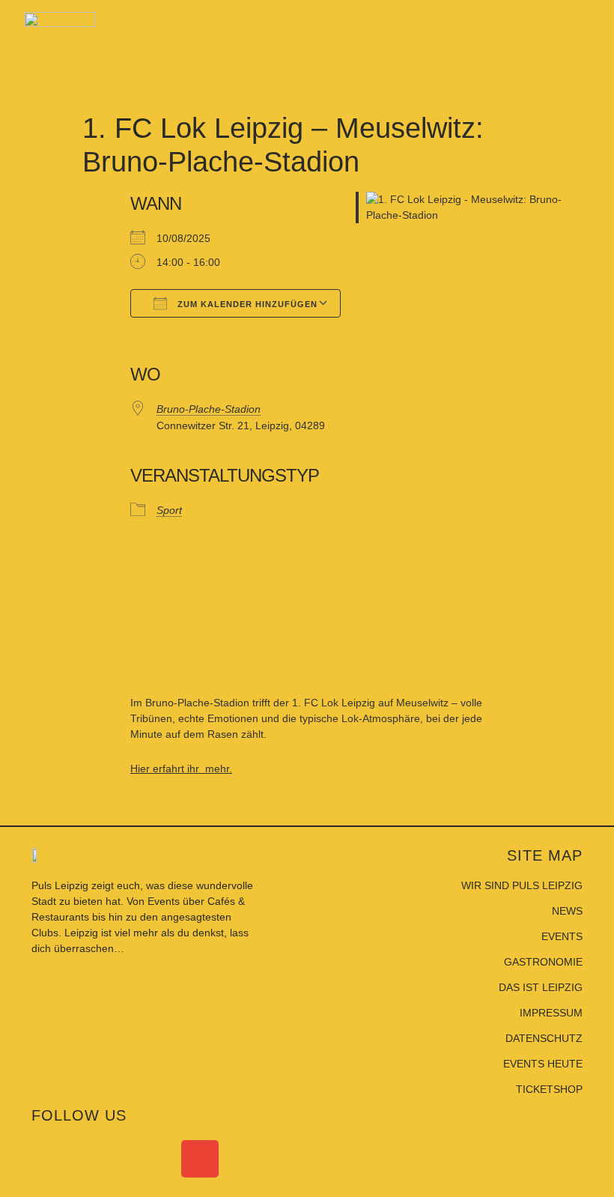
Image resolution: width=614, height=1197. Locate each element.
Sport (169, 510)
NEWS (567, 911)
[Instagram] (87, 1159)
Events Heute (543, 1064)
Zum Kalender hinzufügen (245, 304)
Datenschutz (544, 1038)
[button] (576, 68)
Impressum (551, 1013)
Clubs (44, 933)
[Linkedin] (125, 1159)
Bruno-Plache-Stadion (208, 409)
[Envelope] (200, 1159)
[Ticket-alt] (162, 1159)
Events (165, 901)
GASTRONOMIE (543, 962)
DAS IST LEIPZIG (541, 987)
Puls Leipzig (59, 885)
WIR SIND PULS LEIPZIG (522, 885)
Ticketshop (549, 1089)
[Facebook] (50, 1159)
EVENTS (562, 936)
